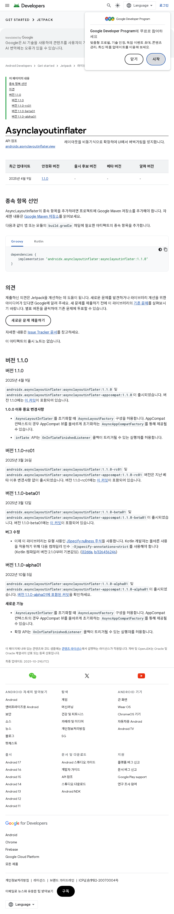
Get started (17, 20)
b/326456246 (105, 552)
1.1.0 (45, 179)
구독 (65, 891)
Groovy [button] (17, 241)
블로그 (9, 736)
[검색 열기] (109, 5)
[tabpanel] (87, 259)
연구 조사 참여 (127, 784)
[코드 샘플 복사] (165, 249)
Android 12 (13, 799)
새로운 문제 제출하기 (28, 320)
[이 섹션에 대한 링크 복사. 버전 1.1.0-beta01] (44, 494)
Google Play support (132, 777)
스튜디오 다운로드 (74, 784)
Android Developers (18, 66)
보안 (8, 714)
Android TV (126, 729)
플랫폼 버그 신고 (129, 762)
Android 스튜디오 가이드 (78, 762)
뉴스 (8, 729)
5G (64, 736)
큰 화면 (122, 700)
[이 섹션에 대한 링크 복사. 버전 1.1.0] (32, 361)
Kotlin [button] (39, 241)
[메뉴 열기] (7, 5)
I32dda (87, 552)
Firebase (11, 849)
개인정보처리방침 (73, 729)
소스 (8, 721)
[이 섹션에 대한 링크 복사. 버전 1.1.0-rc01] (39, 451)
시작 (156, 59)
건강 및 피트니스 (73, 714)
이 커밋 (30, 400)
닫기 (134, 59)
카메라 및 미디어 (73, 721)
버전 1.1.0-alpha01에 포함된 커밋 (43, 595)
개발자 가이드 (71, 770)
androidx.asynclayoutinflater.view (30, 146)
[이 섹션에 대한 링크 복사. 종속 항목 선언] (42, 201)
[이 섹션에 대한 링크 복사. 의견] (19, 288)
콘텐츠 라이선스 (72, 649)
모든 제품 (11, 864)
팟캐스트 (11, 743)
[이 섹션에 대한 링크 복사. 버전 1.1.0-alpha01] (45, 565)
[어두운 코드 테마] (160, 249)
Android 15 (13, 777)
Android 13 (13, 791)
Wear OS (124, 707)
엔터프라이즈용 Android (22, 707)
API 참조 (67, 777)
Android (11, 700)
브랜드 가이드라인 (62, 880)
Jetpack (45, 20)
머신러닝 (67, 707)
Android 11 (13, 806)
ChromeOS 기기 (129, 714)
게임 (65, 700)
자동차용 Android (130, 721)
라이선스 (39, 880)
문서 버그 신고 (127, 770)
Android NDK (71, 791)
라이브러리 (84, 66)
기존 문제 (141, 303)
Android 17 (13, 762)
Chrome (11, 842)
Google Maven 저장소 (41, 216)
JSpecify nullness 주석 (84, 541)
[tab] (17, 241)
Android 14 (13, 784)
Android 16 (13, 770)
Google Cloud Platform (22, 857)
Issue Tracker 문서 (42, 332)
